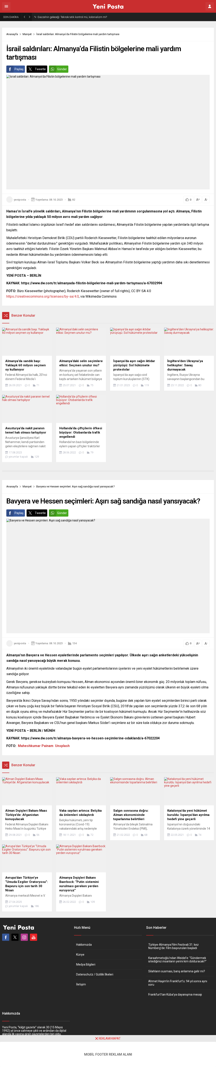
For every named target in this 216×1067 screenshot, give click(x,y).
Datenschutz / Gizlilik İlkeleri (94, 974)
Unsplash (62, 746)
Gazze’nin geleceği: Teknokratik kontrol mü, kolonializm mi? (72, 17)
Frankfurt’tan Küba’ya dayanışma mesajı (175, 994)
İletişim (81, 984)
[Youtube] (33, 937)
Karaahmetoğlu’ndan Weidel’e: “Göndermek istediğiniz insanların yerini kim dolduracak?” (177, 959)
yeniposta (20, 199)
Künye (80, 954)
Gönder (62, 69)
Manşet (27, 34)
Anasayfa (12, 34)
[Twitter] (15, 937)
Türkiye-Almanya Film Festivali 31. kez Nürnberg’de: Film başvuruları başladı (173, 946)
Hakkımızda (84, 944)
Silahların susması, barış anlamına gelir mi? (176, 971)
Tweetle (40, 69)
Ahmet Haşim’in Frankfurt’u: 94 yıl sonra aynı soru (177, 982)
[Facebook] (5, 937)
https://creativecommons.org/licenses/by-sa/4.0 (42, 296)
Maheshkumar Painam (35, 746)
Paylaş (19, 69)
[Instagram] (24, 937)
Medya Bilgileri (85, 964)
